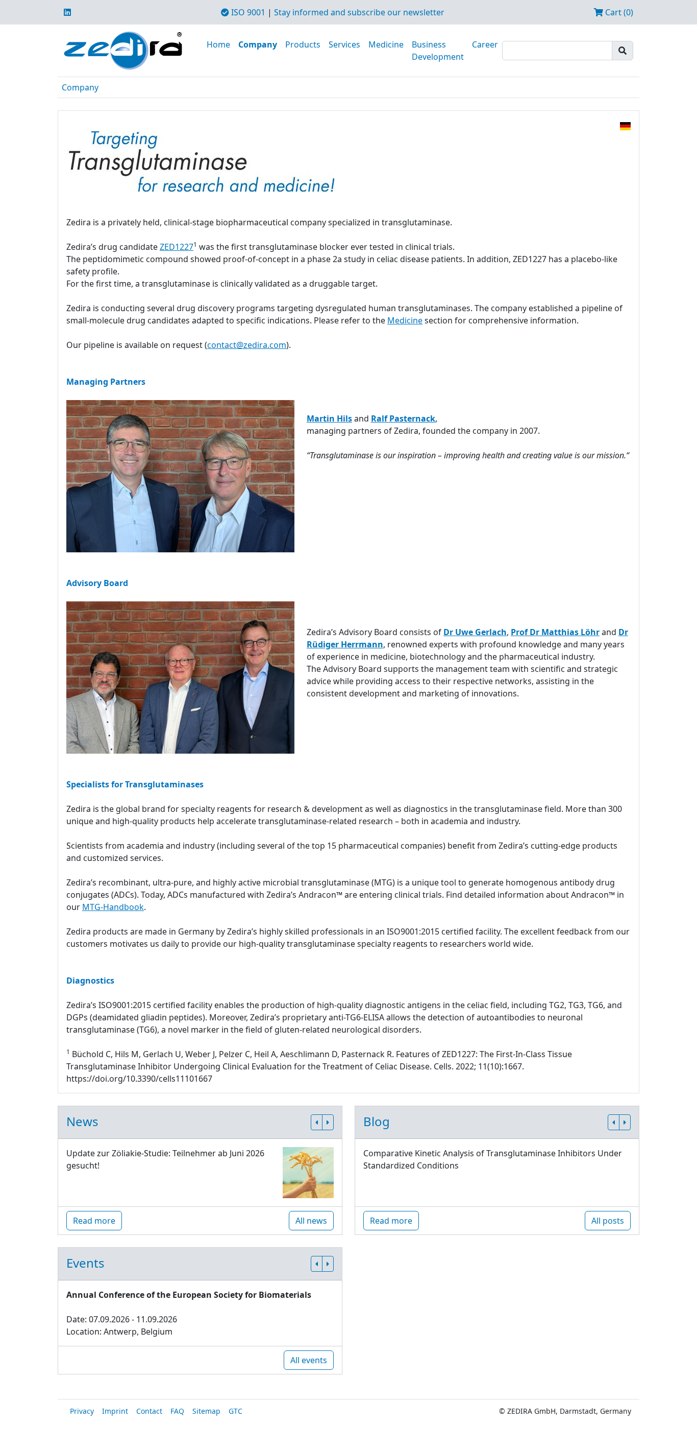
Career (485, 44)
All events (308, 1360)
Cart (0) (618, 12)
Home (218, 44)
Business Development (438, 50)
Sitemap (206, 1411)
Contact (149, 1411)
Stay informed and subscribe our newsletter (359, 12)
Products (302, 44)
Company (257, 44)
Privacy (82, 1411)
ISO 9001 (247, 12)
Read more (94, 1220)
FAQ (177, 1411)
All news (311, 1220)
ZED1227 (176, 246)
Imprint (115, 1411)
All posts (607, 1220)
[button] (316, 1122)
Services (344, 44)
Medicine (386, 44)
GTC (235, 1411)
